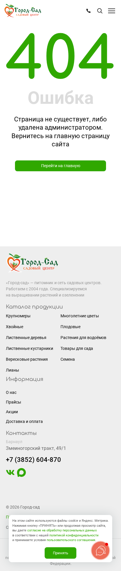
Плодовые (70, 326)
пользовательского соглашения (71, 540)
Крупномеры (18, 316)
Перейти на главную (60, 165)
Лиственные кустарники (29, 348)
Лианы (12, 370)
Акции (12, 411)
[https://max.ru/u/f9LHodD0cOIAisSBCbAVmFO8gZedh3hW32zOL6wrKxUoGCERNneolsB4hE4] (21, 475)
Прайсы (13, 402)
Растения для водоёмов (83, 337)
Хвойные (14, 326)
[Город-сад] (23, 11)
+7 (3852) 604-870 (33, 459)
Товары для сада (76, 348)
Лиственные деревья (26, 337)
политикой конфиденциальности (73, 535)
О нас (11, 392)
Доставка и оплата (24, 421)
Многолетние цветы (79, 316)
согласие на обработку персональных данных (62, 530)
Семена (67, 359)
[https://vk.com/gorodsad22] (10, 475)
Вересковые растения (27, 359)
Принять (60, 553)
